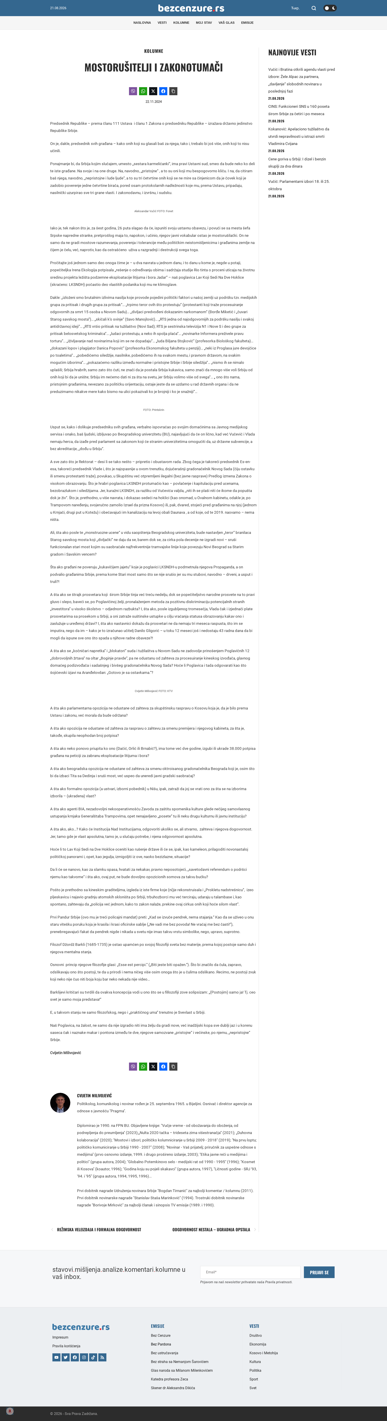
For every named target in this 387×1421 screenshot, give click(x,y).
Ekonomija (257, 1344)
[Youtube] (56, 1357)
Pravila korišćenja (66, 1346)
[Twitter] (66, 1357)
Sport (253, 1379)
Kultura (255, 1362)
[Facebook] (75, 1357)
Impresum (60, 1337)
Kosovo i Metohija (263, 1353)
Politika (255, 1370)
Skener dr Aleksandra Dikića (173, 1388)
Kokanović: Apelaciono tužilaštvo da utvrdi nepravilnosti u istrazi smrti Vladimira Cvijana (298, 136)
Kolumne (153, 50)
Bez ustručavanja (164, 1353)
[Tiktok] (93, 1357)
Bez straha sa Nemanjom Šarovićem (180, 1362)
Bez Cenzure (160, 1335)
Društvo (255, 1335)
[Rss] (102, 1357)
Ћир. (295, 8)
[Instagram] (84, 1357)
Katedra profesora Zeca (169, 1379)
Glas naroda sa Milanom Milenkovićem (182, 1370)
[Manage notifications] (9, 1411)
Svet (252, 1388)
